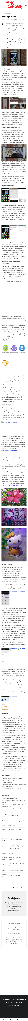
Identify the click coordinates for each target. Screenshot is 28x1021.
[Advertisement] (14, 975)
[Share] (21, 887)
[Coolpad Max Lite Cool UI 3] (14, 201)
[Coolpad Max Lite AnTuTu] (5, 662)
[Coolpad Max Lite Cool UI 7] (14, 239)
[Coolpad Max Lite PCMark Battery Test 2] (5, 709)
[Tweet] (9, 887)
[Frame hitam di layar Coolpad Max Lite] (14, 152)
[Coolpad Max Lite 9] (22, 96)
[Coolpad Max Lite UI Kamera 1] (14, 428)
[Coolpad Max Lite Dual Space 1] (5, 356)
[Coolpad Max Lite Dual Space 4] (5, 371)
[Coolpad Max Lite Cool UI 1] (22, 239)
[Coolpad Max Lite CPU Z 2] (22, 591)
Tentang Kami (6, 999)
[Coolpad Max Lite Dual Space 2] (14, 356)
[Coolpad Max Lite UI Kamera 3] (14, 450)
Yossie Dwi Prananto (5, 19)
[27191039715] (14, 505)
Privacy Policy (10, 1002)
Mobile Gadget (14, 19)
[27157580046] (14, 526)
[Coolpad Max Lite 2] (14, 57)
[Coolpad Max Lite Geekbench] (14, 648)
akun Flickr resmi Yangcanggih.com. (12, 485)
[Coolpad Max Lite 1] (14, 109)
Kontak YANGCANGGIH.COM (18, 999)
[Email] (17, 887)
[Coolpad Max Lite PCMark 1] (22, 648)
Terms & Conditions (14, 1005)
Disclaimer (19, 1002)
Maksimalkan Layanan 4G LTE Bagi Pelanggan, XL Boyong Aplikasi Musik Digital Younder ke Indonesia (14, 939)
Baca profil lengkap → (14, 910)
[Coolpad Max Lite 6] (22, 109)
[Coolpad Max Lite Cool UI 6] (22, 201)
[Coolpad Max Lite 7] (22, 103)
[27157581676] (14, 561)
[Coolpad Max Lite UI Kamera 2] (5, 450)
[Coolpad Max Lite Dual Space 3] (22, 356)
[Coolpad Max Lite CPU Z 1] (14, 591)
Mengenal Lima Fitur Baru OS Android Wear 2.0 (14, 928)
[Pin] (13, 887)
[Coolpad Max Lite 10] (14, 101)
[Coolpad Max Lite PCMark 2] (14, 650)
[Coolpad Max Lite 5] (5, 108)
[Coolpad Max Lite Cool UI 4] (5, 239)
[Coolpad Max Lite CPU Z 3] (5, 604)
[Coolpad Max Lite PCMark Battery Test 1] (14, 696)
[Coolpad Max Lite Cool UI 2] (5, 201)
